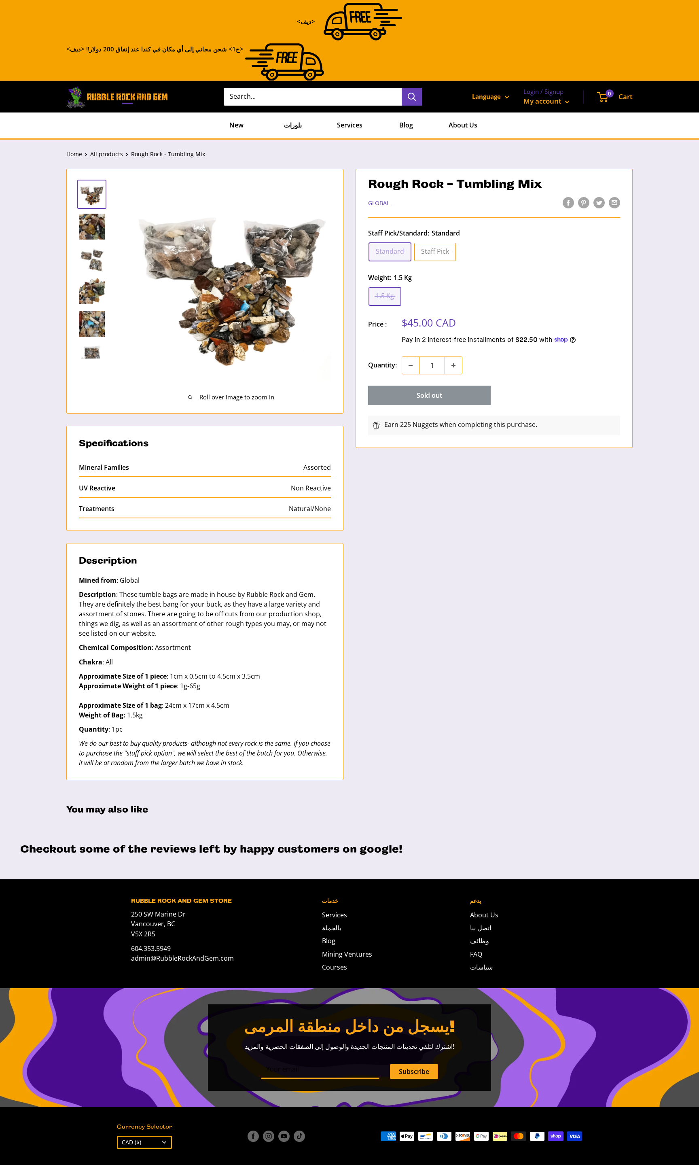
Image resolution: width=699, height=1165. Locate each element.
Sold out (429, 395)
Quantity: (382, 365)
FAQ (476, 954)
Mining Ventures (347, 954)
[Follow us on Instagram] (268, 1136)
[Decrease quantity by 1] (410, 365)
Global (379, 203)
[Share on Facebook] (568, 202)
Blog (406, 125)
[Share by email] (614, 202)
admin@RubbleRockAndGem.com (182, 958)
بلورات (293, 125)
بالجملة (331, 927)
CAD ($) (131, 1142)
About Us (463, 125)
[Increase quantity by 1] (453, 365)
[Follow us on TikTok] (299, 1136)
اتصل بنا (480, 927)
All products (106, 154)
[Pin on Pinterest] (583, 202)
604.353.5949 (151, 948)
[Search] (412, 97)
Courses (334, 967)
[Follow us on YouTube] (284, 1136)
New (236, 125)
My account (543, 101)
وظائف (479, 940)
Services (349, 125)
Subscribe (414, 1071)
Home (74, 154)
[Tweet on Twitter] (599, 202)
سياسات (481, 967)
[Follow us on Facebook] (253, 1136)
